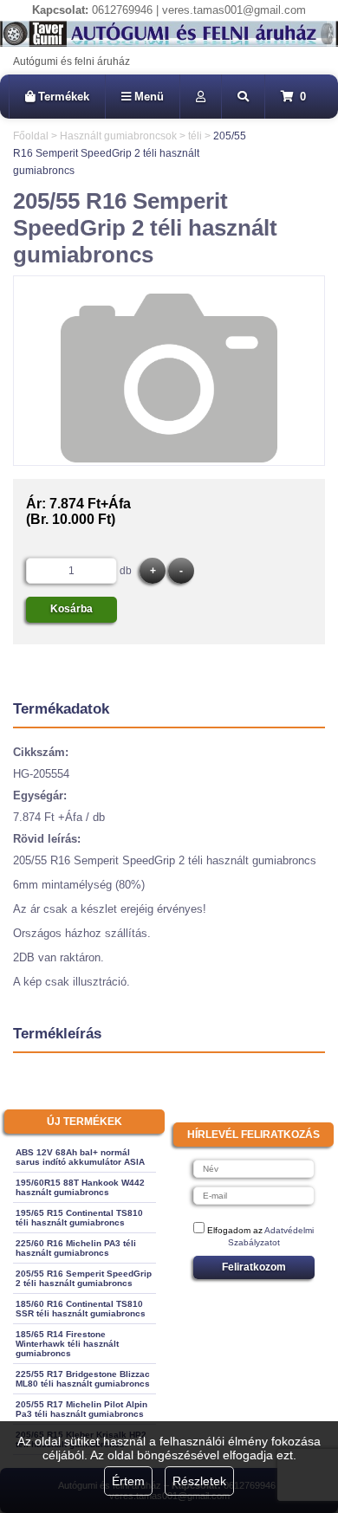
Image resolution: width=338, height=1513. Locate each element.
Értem (128, 1481)
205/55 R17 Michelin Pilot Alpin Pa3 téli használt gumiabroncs (81, 1409)
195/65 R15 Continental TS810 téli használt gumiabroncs (79, 1217)
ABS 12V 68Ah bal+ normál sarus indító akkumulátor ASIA (80, 1157)
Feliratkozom (254, 1267)
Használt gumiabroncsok (118, 136)
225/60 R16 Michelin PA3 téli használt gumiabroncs (76, 1248)
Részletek (199, 1481)
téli (195, 136)
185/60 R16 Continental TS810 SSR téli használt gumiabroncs (81, 1308)
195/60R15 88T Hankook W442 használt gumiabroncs (80, 1187)
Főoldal (31, 136)
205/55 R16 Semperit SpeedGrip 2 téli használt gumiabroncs (84, 1278)
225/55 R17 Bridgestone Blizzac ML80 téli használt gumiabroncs (83, 1378)
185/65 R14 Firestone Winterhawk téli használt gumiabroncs (67, 1343)
